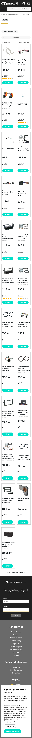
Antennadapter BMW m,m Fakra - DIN (24, 105)
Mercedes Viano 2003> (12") (23, 499)
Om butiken (16, 673)
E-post (5, 598)
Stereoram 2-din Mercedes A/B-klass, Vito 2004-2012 (8, 281)
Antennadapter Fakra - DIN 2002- (8, 148)
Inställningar (10, 726)
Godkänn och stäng (12, 731)
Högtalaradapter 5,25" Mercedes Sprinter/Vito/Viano (24, 457)
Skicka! (16, 616)
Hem (3, 15)
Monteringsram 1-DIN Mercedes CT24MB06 (8, 500)
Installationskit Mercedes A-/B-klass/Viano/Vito (23, 149)
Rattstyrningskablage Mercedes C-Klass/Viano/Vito (24, 324)
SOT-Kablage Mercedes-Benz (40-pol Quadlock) (23, 61)
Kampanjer (16, 667)
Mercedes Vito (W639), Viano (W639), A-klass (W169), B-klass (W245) (23, 281)
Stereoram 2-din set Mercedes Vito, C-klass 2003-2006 (23, 237)
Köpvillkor (16, 644)
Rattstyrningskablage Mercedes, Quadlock (8, 368)
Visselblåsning (16, 641)
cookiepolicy (8, 723)
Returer (16, 635)
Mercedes (25, 15)
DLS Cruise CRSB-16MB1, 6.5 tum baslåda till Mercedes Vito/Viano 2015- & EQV (8, 545)
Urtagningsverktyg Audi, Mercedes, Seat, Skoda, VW (8, 61)
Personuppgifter (16, 647)
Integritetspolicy (16, 649)
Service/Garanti (16, 638)
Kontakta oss (16, 632)
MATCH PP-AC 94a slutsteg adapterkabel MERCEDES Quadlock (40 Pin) (7, 105)
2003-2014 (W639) (10, 32)
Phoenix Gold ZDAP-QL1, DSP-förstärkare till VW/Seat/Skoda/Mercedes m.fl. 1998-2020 (24, 413)
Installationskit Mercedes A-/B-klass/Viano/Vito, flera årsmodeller (8, 457)
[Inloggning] (23, 3)
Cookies (16, 655)
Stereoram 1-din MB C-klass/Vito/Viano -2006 (8, 237)
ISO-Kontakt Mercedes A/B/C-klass (24, 194)
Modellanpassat (13, 15)
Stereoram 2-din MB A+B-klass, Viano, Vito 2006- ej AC (8, 414)
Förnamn (5, 606)
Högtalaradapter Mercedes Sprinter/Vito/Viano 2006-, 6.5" (24, 369)
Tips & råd (16, 652)
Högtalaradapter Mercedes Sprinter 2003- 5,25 (7, 325)
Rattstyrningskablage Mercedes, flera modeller (8, 193)
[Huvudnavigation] (2, 9)
